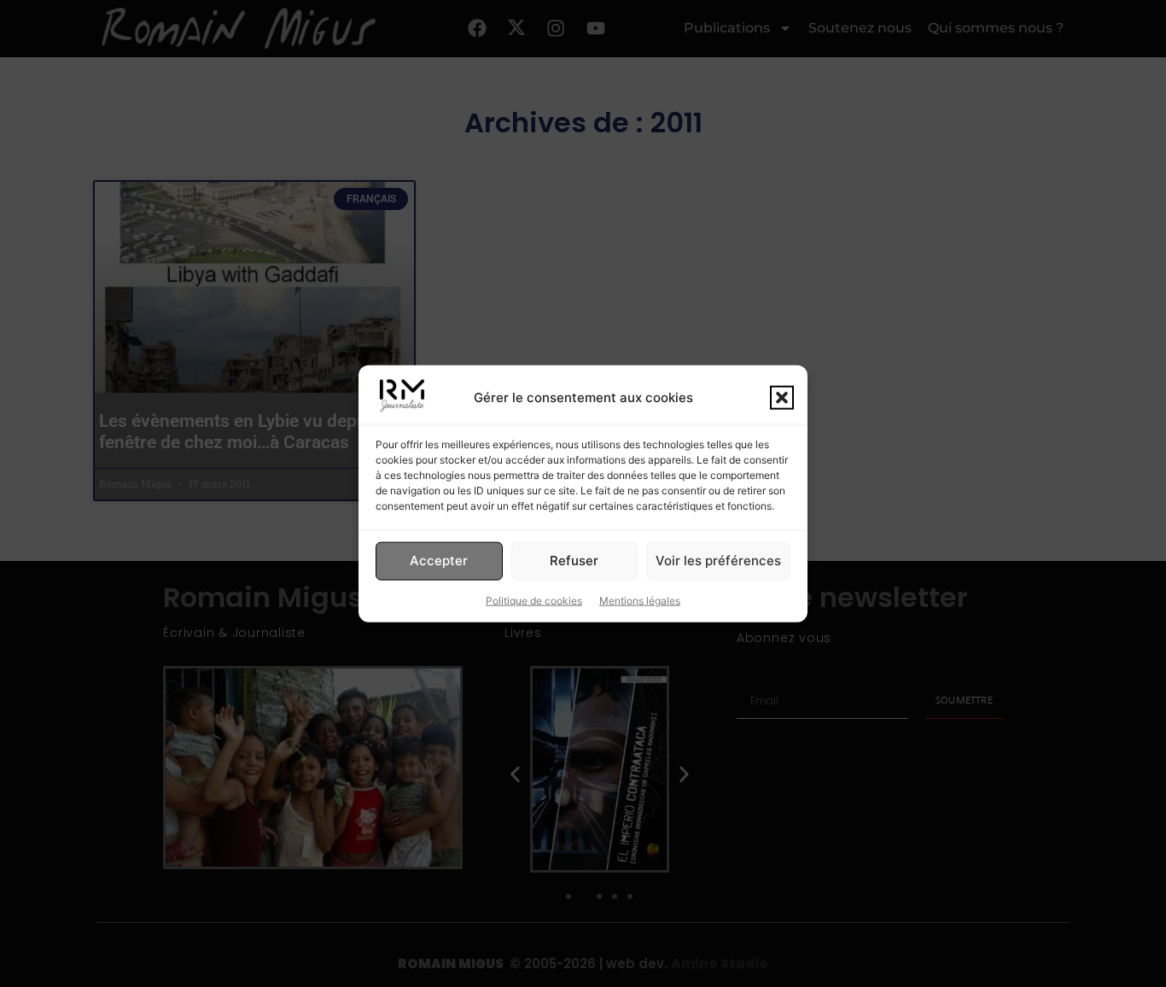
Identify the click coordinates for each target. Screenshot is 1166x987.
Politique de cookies (534, 599)
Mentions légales (639, 599)
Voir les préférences (718, 560)
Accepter (439, 560)
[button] (781, 397)
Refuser (574, 560)
